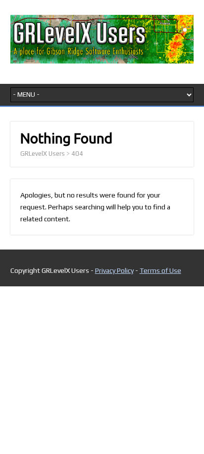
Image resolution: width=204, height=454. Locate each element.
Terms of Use (160, 270)
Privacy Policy (114, 270)
